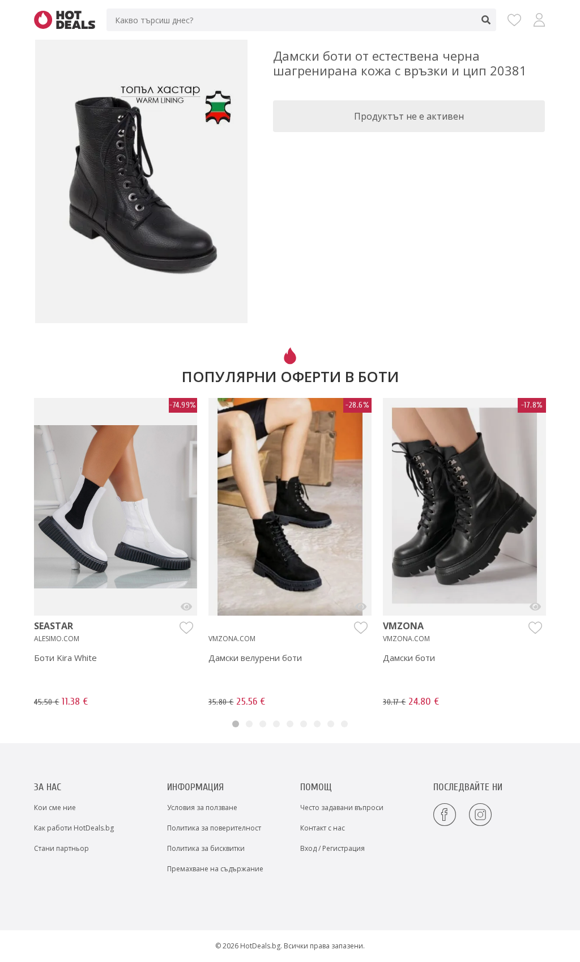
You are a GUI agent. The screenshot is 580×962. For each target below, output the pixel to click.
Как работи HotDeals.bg (74, 828)
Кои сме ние (55, 807)
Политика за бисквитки (206, 848)
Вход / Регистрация (332, 848)
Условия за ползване (202, 807)
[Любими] (514, 20)
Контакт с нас (322, 828)
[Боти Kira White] (186, 606)
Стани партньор (61, 848)
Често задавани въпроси (341, 807)
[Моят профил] (539, 20)
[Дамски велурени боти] (361, 606)
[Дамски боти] (535, 606)
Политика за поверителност (214, 828)
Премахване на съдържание (215, 869)
